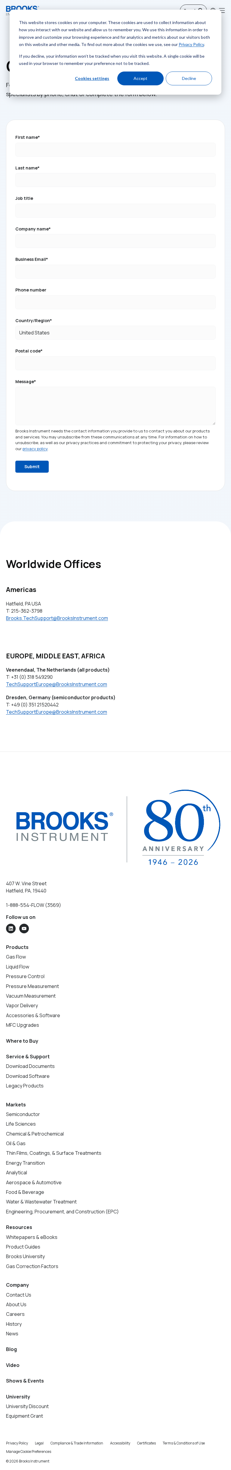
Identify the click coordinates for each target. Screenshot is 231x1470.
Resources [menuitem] (19, 1227)
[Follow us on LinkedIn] (11, 928)
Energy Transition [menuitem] (25, 1163)
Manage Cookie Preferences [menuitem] (28, 1451)
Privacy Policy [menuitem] (17, 1443)
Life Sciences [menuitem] (21, 1124)
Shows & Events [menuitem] (25, 1380)
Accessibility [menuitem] (120, 1443)
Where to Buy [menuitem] (22, 1041)
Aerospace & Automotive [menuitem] (34, 1182)
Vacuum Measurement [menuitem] (31, 996)
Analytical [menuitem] (16, 1172)
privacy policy (35, 448)
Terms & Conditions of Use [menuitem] (184, 1443)
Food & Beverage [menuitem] (25, 1192)
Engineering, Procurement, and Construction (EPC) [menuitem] (62, 1211)
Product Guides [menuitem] (23, 1246)
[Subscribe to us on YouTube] (24, 928)
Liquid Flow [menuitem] (17, 966)
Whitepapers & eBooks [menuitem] (31, 1237)
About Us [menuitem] (16, 1304)
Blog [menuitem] (11, 1349)
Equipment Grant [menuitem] (24, 1416)
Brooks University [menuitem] (25, 1256)
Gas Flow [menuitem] (16, 956)
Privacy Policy (191, 44)
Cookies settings (92, 78)
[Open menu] (222, 11)
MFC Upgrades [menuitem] (22, 1025)
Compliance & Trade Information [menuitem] (77, 1443)
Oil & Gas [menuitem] (16, 1143)
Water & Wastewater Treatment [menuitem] (41, 1201)
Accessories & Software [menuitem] (33, 1015)
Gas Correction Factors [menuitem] (32, 1266)
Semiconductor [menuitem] (23, 1114)
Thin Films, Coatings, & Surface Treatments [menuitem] (53, 1153)
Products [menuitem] (17, 947)
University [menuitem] (18, 1396)
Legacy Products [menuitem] (25, 1085)
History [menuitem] (14, 1324)
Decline (189, 78)
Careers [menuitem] (15, 1314)
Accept (140, 78)
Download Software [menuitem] (28, 1076)
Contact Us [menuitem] (18, 1295)
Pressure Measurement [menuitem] (32, 986)
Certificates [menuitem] (146, 1443)
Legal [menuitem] (39, 1443)
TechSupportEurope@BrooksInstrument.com (56, 684)
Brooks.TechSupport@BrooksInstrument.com (57, 618)
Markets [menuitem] (16, 1104)
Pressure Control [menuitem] (25, 976)
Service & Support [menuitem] (28, 1056)
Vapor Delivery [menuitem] (22, 1005)
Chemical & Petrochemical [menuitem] (35, 1133)
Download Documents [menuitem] (30, 1066)
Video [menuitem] (13, 1365)
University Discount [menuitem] (27, 1406)
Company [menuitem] (17, 1285)
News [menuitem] (12, 1333)
